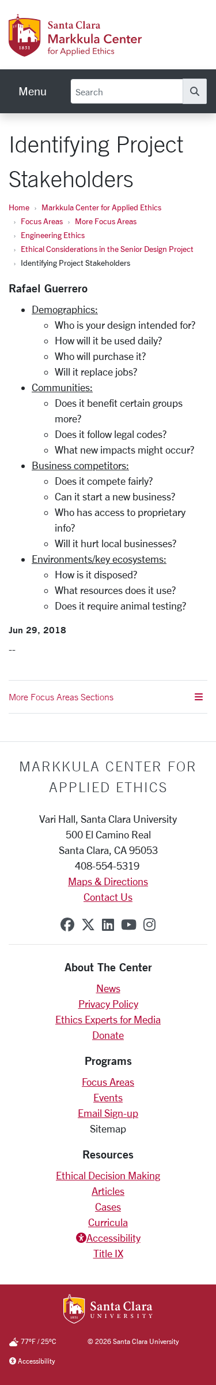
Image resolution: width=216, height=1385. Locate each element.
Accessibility (113, 1237)
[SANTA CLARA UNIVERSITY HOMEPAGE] (108, 1310)
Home (19, 207)
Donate (108, 1035)
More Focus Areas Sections (61, 697)
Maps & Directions (108, 881)
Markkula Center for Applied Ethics (101, 207)
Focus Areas (42, 221)
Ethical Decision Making (108, 1175)
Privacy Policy (108, 1003)
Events (108, 1097)
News (108, 988)
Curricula (108, 1222)
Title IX (108, 1253)
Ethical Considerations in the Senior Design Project (107, 249)
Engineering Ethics (53, 235)
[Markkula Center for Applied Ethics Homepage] (101, 50)
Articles (108, 1191)
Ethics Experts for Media (108, 1019)
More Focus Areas (106, 221)
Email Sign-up (108, 1113)
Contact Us (108, 897)
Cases (108, 1206)
